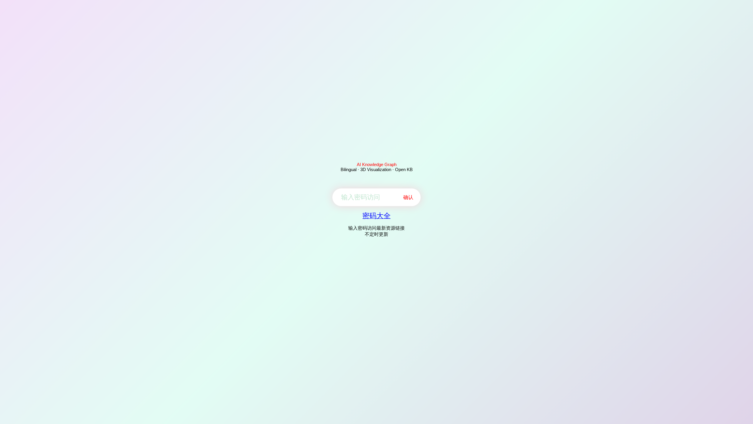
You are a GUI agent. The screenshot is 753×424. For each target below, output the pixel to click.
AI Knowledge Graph (377, 164)
